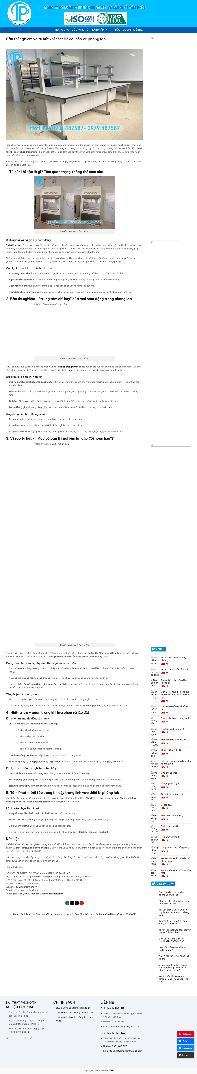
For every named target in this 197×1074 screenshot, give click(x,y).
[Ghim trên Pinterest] (81, 903)
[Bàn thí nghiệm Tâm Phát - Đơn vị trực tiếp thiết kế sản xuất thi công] (19, 13)
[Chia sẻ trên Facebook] (67, 903)
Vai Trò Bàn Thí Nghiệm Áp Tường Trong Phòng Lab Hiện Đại (173, 979)
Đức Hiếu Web (107, 1070)
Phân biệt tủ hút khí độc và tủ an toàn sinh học (174, 902)
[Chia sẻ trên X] (72, 903)
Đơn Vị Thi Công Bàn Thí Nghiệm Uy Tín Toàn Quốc (172, 940)
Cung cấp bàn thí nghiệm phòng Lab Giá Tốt (171, 893)
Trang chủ (62, 29)
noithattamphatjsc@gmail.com (124, 1026)
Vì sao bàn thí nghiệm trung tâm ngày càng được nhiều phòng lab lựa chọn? (173, 967)
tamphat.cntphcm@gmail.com (126, 1051)
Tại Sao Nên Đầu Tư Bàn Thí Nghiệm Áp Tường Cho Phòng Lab (174, 912)
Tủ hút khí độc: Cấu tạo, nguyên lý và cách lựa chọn (175, 931)
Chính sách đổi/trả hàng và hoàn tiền (75, 1012)
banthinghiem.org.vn (26, 887)
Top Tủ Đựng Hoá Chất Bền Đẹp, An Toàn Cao (173, 922)
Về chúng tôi (80, 29)
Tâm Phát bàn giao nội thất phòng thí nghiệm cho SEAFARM (106, 914)
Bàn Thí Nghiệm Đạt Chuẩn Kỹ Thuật (174, 957)
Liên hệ (138, 29)
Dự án (127, 29)
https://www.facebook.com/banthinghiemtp (39, 893)
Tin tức (115, 29)
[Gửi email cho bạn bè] (77, 903)
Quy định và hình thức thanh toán (73, 1008)
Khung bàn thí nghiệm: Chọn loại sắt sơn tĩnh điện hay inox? (42, 914)
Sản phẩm (98, 29)
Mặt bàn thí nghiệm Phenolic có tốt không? (173, 948)
